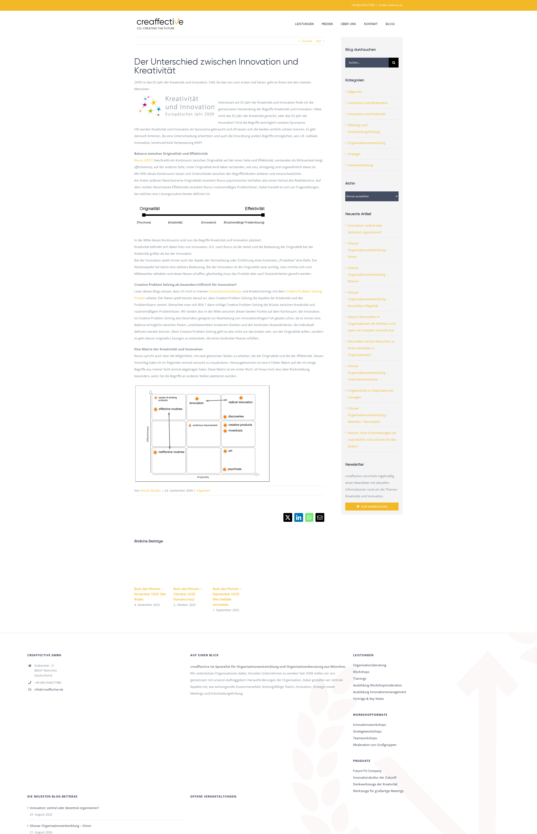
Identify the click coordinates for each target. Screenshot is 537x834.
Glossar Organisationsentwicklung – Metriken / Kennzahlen (368, 415)
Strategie (354, 154)
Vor (318, 41)
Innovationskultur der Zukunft (374, 777)
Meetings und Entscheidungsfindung (364, 128)
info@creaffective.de (391, 5)
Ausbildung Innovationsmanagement (379, 692)
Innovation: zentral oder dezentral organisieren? (64, 808)
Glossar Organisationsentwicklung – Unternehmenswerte (368, 372)
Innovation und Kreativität (366, 114)
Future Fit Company (367, 771)
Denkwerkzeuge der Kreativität (375, 784)
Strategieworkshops (367, 731)
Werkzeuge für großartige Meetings (378, 791)
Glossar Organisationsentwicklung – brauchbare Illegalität (368, 299)
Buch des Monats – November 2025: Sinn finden (150, 594)
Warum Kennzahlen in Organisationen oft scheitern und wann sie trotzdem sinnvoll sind (371, 323)
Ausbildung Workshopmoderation (377, 685)
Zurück (307, 41)
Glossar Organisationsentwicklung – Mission (368, 274)
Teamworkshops (365, 738)
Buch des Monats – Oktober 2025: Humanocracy (187, 594)
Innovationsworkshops (225, 291)
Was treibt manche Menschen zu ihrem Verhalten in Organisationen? (371, 348)
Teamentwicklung (360, 165)
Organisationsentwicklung (366, 143)
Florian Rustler (150, 490)
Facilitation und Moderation (368, 103)
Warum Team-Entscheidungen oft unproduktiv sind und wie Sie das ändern (372, 439)
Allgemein (204, 490)
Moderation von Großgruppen (374, 745)
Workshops (361, 672)
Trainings (359, 678)
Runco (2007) (143, 160)
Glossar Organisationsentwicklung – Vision (368, 250)
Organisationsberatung (369, 665)
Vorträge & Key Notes (368, 698)
